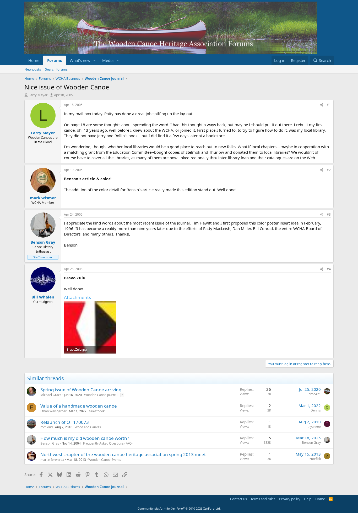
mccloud (46, 427)
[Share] (321, 105)
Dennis (316, 410)
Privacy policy (289, 498)
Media (107, 60)
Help (307, 498)
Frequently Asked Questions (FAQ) (108, 443)
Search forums (56, 69)
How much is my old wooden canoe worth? (84, 438)
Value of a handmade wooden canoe (78, 406)
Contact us (238, 498)
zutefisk (315, 459)
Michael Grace (51, 395)
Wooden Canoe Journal (100, 395)
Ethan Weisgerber (53, 411)
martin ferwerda (52, 459)
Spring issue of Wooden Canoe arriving (80, 390)
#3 (329, 214)
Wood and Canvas (88, 427)
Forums (54, 60)
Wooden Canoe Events (104, 459)
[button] (94, 60)
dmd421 (315, 394)
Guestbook (97, 411)
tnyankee (314, 426)
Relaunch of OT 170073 (64, 422)
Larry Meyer (38, 95)
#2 (329, 170)
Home (33, 60)
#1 (329, 105)
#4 (329, 269)
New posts (32, 69)
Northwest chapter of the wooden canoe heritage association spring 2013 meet (123, 454)
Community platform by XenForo (179, 508)
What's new (80, 60)
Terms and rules (263, 498)
